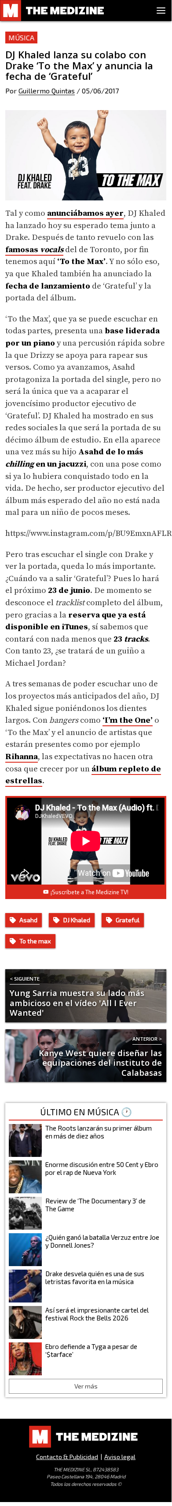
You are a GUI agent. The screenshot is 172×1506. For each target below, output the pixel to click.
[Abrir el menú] (161, 10)
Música (21, 37)
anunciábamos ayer (85, 213)
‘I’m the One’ (127, 720)
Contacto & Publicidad (67, 1456)
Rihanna (21, 757)
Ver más (86, 1386)
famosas (34, 250)
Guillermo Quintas (46, 90)
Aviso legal (119, 1456)
